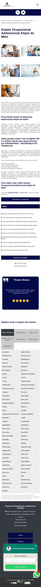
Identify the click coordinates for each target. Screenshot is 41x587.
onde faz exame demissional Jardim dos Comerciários (19, 233)
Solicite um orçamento (21, 199)
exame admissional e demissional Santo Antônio (17, 217)
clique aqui (23, 192)
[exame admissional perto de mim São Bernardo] (10, 90)
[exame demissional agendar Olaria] (30, 50)
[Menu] (37, 4)
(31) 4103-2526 (13, 192)
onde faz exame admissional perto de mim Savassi (17, 229)
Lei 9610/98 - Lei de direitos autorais (21, 498)
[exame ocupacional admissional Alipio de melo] (30, 70)
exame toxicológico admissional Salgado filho (16, 242)
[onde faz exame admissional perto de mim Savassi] (10, 50)
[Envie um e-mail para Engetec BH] (23, 12)
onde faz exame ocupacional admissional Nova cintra (18, 246)
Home (20, 535)
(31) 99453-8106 (21, 266)
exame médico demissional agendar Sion (15, 250)
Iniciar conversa (20, 567)
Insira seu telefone (21, 556)
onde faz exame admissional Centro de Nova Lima (17, 214)
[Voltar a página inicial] (7, 4)
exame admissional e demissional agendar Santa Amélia (19, 221)
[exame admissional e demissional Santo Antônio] (10, 70)
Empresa (20, 541)
